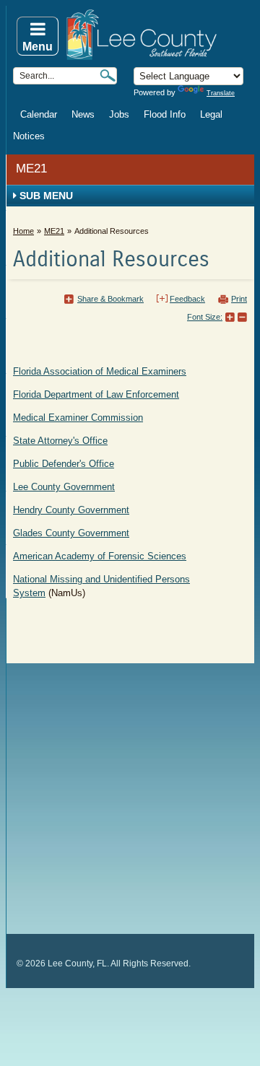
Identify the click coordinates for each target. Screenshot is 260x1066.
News (83, 114)
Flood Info (165, 114)
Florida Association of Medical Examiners (99, 371)
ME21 (31, 168)
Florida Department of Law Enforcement (96, 394)
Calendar (38, 114)
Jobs (119, 114)
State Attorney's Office (60, 440)
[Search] (108, 75)
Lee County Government (64, 486)
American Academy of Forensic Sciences (99, 556)
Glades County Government (71, 533)
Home (23, 231)
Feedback (187, 298)
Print (239, 298)
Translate (221, 93)
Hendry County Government (71, 509)
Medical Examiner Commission (78, 417)
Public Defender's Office (63, 463)
